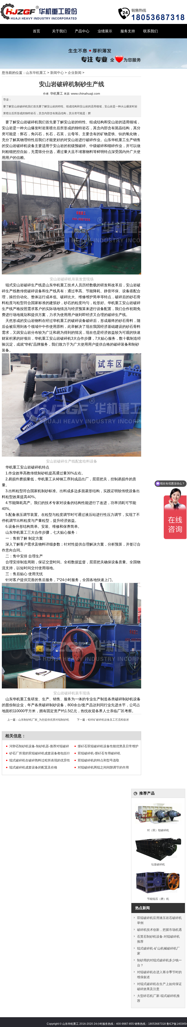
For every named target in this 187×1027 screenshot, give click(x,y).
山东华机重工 (36, 73)
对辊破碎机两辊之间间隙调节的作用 (103, 767)
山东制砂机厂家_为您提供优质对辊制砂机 (43, 719)
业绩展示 (105, 31)
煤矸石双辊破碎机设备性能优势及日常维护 (108, 746)
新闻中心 (57, 73)
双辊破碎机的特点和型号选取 (98, 760)
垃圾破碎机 (158, 864)
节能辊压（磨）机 (158, 898)
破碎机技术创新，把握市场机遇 (159, 929)
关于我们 (59, 31)
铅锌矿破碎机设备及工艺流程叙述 (108, 719)
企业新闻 (74, 73)
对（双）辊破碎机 (158, 830)
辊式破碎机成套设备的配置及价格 (33, 767)
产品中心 (82, 31)
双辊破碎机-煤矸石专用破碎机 (99, 753)
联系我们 (150, 31)
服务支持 (127, 31)
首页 (36, 31)
